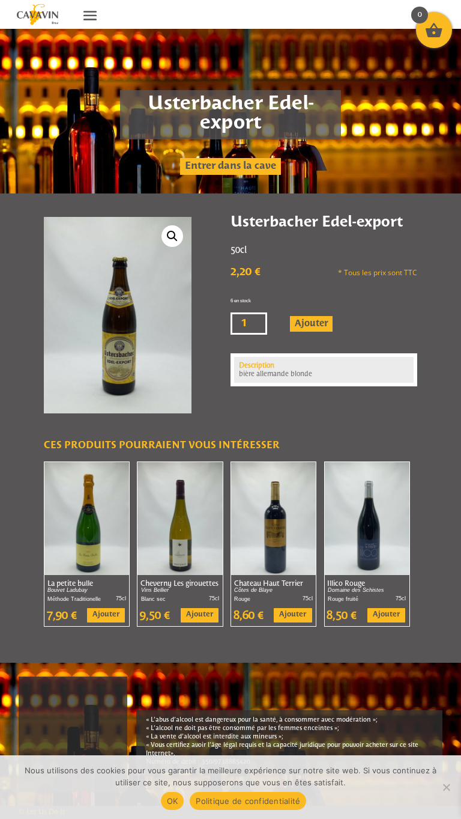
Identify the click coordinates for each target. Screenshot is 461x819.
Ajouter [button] (105, 614)
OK (172, 801)
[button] (172, 236)
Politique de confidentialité (248, 801)
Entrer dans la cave (230, 166)
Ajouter (311, 323)
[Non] (446, 787)
